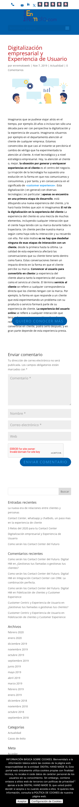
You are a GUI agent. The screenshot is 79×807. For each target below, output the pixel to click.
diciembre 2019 (17, 643)
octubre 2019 (16, 655)
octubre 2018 (16, 712)
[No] (74, 781)
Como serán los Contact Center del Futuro (33, 544)
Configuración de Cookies (46, 801)
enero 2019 (15, 695)
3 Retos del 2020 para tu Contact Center (32, 528)
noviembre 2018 (18, 706)
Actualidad (56, 65)
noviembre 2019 (18, 649)
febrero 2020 (16, 632)
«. (41, 185)
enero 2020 (15, 638)
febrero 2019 (16, 689)
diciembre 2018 (17, 700)
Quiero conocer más (39, 321)
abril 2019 (14, 678)
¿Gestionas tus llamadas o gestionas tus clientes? (38, 607)
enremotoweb (21, 65)
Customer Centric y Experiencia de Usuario (34, 602)
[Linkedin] (28, 4)
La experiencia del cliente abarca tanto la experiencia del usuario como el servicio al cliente (36, 278)
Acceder (13, 753)
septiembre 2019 (18, 660)
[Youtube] (22, 5)
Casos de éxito (17, 738)
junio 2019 (14, 666)
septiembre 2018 (18, 717)
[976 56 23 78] (14, 5)
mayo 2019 (14, 672)
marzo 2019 (15, 683)
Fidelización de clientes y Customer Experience (37, 617)
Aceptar (22, 801)
